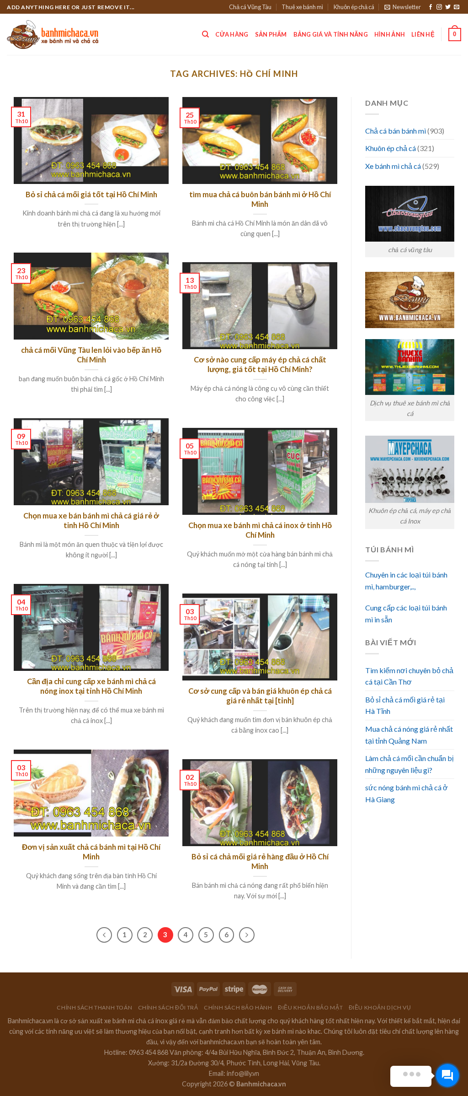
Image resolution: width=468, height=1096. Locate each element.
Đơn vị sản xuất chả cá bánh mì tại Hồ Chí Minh (91, 852)
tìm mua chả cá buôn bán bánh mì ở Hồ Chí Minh (260, 199)
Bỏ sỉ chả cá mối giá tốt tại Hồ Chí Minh (91, 194)
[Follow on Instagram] (439, 7)
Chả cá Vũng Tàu (250, 7)
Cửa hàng (231, 34)
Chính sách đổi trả (168, 1007)
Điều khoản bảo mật (310, 1007)
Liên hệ (423, 34)
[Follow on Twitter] (448, 7)
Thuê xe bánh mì (302, 7)
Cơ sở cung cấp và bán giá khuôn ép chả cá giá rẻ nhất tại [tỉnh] (260, 696)
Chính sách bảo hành (238, 1007)
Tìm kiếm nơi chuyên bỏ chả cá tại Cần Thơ (409, 676)
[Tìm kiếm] (205, 34)
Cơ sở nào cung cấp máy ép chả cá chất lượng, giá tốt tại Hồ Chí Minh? (260, 364)
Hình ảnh (389, 34)
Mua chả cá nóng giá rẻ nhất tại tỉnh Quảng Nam (409, 734)
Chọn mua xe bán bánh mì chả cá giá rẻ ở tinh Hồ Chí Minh (91, 520)
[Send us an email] (456, 7)
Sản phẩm (271, 34)
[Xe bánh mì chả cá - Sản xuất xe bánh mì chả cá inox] (52, 34)
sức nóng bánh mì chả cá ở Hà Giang (406, 793)
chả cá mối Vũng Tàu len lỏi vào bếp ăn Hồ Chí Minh (91, 355)
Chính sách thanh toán (94, 1007)
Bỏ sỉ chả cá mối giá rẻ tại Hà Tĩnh (405, 705)
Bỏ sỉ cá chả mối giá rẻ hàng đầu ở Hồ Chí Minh (260, 861)
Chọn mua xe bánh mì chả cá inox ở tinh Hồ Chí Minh (260, 530)
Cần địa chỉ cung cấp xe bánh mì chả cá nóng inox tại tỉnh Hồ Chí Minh (91, 686)
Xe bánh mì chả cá (393, 166)
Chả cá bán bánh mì (395, 130)
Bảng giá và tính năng (330, 34)
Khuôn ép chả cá (354, 7)
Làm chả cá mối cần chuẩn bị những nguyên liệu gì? (409, 764)
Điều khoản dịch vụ (380, 1007)
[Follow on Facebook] (430, 7)
